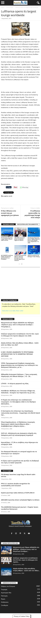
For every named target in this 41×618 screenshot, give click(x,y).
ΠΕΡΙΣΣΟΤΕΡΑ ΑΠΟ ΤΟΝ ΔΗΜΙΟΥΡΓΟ (27, 224)
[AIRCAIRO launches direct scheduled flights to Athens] (20, 232)
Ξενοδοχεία (4, 605)
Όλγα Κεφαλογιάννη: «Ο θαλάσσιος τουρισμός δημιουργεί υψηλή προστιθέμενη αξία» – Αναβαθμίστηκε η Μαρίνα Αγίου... (18, 424)
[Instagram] (16, 533)
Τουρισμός (4, 589)
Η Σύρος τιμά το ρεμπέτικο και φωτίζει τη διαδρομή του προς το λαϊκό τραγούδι (20, 462)
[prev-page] (19, 264)
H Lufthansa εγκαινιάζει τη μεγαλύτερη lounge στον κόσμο (32, 214)
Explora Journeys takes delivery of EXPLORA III (17, 493)
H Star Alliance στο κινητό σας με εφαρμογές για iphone (10, 213)
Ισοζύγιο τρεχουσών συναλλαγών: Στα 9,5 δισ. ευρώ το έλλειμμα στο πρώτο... (25, 560)
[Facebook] (12, 533)
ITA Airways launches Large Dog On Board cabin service (7, 239)
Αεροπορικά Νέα (6, 593)
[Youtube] (29, 533)
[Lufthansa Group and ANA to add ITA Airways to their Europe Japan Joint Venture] (20, 249)
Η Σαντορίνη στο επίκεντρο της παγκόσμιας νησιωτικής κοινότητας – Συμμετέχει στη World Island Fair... (20, 413)
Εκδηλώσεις (4, 602)
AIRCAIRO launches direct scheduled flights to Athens (19, 239)
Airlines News (9, 7)
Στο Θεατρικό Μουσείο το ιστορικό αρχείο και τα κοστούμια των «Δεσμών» (19, 453)
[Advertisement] (20, 86)
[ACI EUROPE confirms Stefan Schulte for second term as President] (7, 249)
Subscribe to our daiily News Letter (12, 311)
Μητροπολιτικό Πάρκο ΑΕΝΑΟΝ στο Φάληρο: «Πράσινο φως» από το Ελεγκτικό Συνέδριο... (26, 549)
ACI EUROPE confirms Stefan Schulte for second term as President (7, 257)
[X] (25, 533)
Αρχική (2, 7)
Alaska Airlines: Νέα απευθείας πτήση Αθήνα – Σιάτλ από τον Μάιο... (26, 570)
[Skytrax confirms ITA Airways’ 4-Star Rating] (34, 249)
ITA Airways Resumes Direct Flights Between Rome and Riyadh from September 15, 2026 (34, 240)
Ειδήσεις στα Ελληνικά (8, 586)
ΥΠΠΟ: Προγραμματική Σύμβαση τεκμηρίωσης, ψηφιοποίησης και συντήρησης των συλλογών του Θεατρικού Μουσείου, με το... (19, 365)
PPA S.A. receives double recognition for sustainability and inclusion (15, 485)
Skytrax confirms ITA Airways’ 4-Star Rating (34, 256)
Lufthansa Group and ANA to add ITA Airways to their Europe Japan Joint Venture (20, 258)
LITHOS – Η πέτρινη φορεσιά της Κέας (14, 383)
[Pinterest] (21, 533)
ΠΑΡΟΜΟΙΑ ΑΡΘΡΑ (8, 224)
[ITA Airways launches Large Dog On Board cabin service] (7, 232)
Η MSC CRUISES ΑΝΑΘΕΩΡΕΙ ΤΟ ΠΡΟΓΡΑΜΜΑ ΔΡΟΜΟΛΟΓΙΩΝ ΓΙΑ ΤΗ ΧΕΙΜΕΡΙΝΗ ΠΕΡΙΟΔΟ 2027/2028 (17, 354)
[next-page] (22, 264)
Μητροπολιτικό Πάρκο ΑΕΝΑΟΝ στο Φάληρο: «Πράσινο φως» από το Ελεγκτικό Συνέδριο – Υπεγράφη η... (17, 325)
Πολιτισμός (4, 596)
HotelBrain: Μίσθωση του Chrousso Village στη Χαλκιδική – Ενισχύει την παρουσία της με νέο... (18, 392)
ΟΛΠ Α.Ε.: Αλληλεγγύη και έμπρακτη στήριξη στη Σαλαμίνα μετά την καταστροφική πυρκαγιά (18, 434)
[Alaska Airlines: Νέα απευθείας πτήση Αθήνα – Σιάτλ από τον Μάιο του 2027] (6, 571)
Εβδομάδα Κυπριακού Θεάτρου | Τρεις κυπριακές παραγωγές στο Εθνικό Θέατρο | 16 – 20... (19, 375)
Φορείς (3, 599)
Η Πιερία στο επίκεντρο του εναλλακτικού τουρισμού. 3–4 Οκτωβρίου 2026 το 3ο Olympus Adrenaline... (18, 402)
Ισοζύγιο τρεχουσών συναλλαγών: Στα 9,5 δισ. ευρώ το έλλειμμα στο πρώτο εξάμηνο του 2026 (20, 335)
